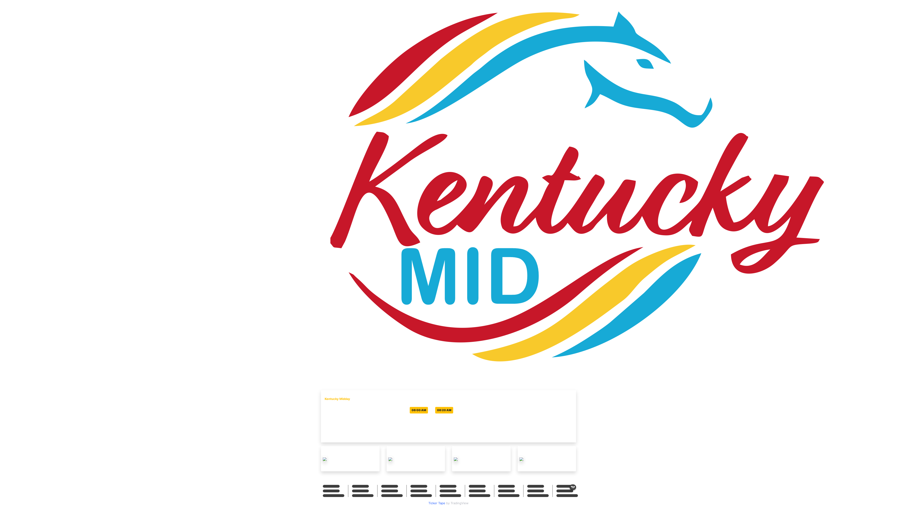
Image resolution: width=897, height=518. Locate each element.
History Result (563, 375)
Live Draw (539, 375)
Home (521, 375)
